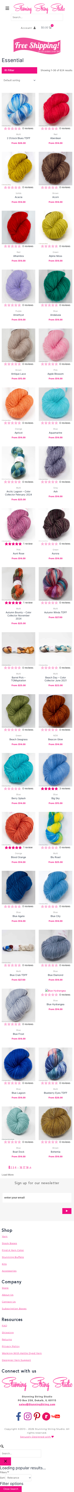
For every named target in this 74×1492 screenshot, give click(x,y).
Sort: (2, 1477)
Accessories (9, 1270)
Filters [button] (7, 1472)
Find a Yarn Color (13, 1250)
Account (27, 28)
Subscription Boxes (14, 1308)
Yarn (5, 1236)
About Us (7, 1294)
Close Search (10, 1489)
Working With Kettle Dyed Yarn (22, 1353)
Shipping (8, 1332)
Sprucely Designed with (35, 1436)
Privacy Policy (11, 1346)
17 (24, 1167)
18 (27, 1167)
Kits (4, 1264)
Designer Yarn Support (16, 1360)
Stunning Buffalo (13, 1257)
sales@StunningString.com (37, 1404)
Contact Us (9, 1301)
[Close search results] (5, 1461)
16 (21, 1167)
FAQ (4, 1325)
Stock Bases (9, 1243)
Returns (7, 1339)
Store (5, 1287)
